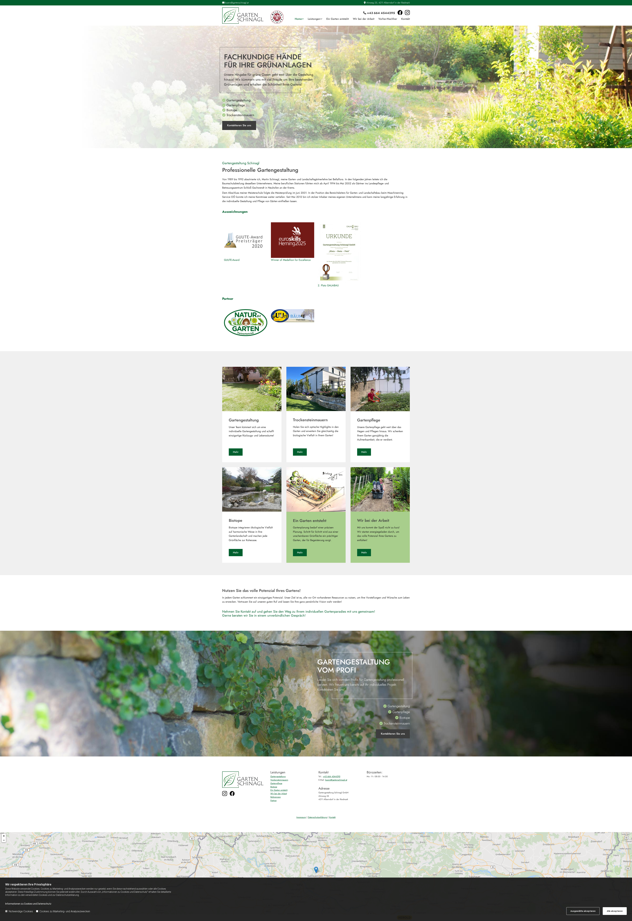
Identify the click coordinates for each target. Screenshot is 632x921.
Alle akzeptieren (615, 911)
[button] (239, 125)
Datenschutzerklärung (317, 817)
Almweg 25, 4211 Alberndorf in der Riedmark (388, 2)
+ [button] (4, 836)
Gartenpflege (276, 783)
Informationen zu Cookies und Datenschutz (28, 903)
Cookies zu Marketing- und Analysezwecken (65, 911)
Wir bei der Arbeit (363, 19)
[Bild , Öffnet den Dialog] (245, 322)
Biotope (273, 786)
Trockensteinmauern (279, 779)
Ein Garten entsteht (337, 19)
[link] (297, 18)
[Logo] (243, 15)
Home (298, 19)
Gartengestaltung (278, 776)
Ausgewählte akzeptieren (582, 911)
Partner (273, 800)
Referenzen (275, 797)
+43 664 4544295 (381, 13)
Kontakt (405, 19)
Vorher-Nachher (387, 19)
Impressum (301, 817)
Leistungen (314, 19)
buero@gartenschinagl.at (237, 2)
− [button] (4, 840)
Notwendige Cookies (21, 911)
